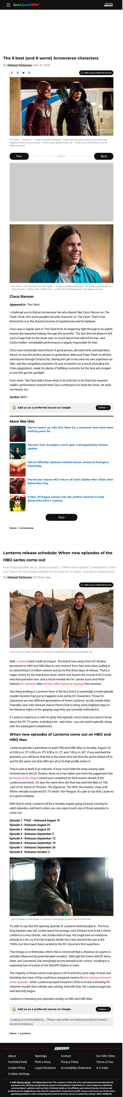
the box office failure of (63, 683)
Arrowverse (26, 528)
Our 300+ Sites (105, 1056)
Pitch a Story (43, 1062)
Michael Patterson (19, 65)
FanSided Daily (17, 1062)
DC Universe (28, 683)
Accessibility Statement (76, 1068)
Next (104, 156)
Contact (66, 1056)
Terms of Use (104, 1062)
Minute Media (24, 1082)
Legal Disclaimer (45, 1068)
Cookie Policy (16, 1068)
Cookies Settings (19, 1073)
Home (13, 528)
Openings (41, 1056)
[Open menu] (8, 5)
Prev (19, 156)
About (12, 1056)
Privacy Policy (69, 1062)
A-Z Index (102, 1068)
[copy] (29, 72)
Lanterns (25, 1033)
